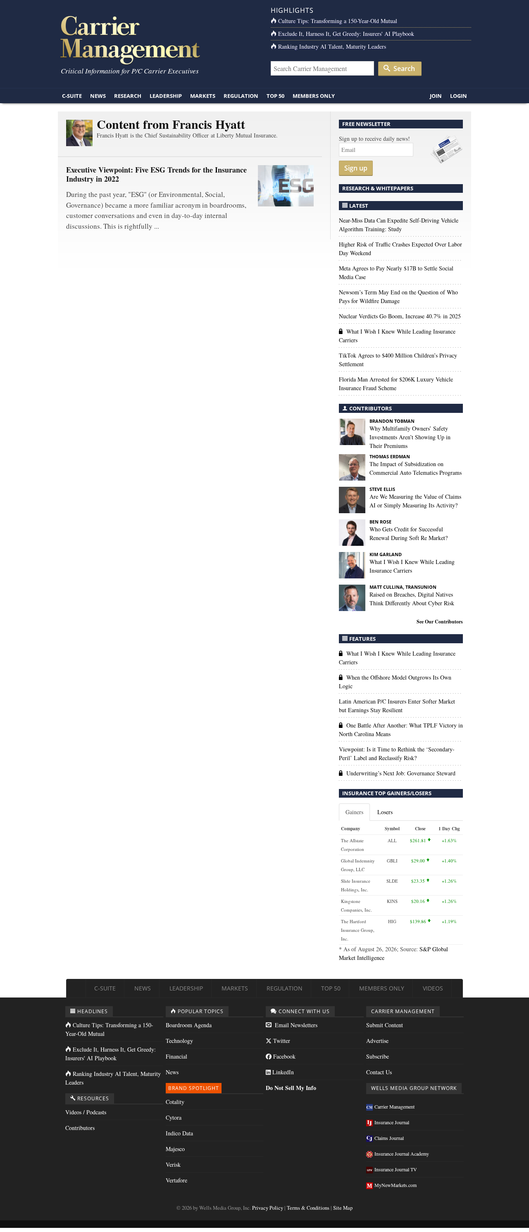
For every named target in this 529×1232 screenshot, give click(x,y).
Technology (179, 1041)
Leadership (166, 96)
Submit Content (384, 1025)
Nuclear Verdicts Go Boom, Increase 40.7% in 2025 (400, 316)
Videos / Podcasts (85, 1112)
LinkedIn (282, 1072)
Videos (433, 988)
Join (436, 96)
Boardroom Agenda (189, 1025)
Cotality (175, 1102)
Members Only (314, 96)
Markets (202, 96)
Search (403, 68)
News (98, 96)
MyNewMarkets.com (395, 1185)
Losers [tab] (385, 812)
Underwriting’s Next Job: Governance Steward (400, 773)
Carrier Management (394, 1106)
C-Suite (72, 96)
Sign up (355, 168)
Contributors (80, 1128)
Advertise (377, 1041)
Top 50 (275, 96)
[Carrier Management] (158, 39)
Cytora (173, 1117)
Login (458, 96)
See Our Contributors (440, 621)
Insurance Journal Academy (401, 1153)
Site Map (343, 1207)
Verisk (173, 1164)
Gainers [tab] (354, 812)
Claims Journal (389, 1138)
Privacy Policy (267, 1207)
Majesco (175, 1149)
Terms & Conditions (308, 1207)
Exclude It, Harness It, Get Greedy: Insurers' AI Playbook (346, 34)
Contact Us (379, 1072)
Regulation (241, 96)
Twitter (281, 1041)
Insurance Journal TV (395, 1169)
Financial (176, 1056)
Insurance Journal (391, 1122)
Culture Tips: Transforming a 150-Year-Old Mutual (337, 21)
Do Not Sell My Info (291, 1087)
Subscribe (377, 1056)
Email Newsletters (295, 1025)
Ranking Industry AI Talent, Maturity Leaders (332, 46)
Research (127, 96)
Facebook (283, 1056)
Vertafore (176, 1180)
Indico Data (179, 1133)
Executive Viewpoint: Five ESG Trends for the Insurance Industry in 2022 (156, 174)
